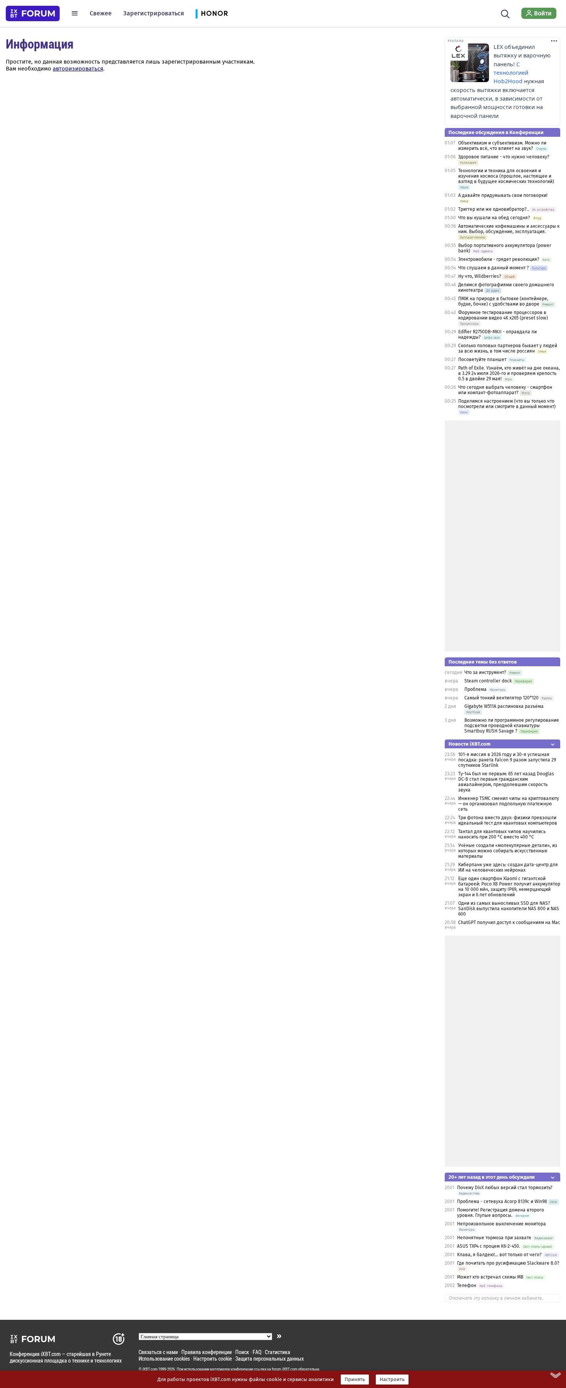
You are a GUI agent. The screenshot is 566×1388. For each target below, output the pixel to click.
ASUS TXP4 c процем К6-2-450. (488, 1246)
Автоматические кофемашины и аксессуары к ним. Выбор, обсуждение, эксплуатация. (508, 228)
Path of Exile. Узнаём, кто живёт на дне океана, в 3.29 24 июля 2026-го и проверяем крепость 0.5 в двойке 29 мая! (509, 373)
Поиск (242, 1352)
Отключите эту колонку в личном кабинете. (496, 1298)
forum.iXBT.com (284, 1369)
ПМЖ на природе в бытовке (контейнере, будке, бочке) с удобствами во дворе (503, 301)
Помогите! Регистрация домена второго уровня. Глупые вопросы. (500, 1212)
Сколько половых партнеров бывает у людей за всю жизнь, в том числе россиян (507, 348)
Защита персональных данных (269, 1358)
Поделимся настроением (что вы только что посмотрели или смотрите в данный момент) (507, 403)
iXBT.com (149, 1369)
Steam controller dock (488, 681)
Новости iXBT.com (470, 744)
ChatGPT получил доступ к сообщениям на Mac (509, 922)
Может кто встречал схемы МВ (490, 1277)
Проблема (475, 689)
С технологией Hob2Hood (511, 72)
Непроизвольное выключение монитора (501, 1224)
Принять (355, 1379)
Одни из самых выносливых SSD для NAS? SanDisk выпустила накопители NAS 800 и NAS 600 (508, 909)
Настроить (392, 1379)
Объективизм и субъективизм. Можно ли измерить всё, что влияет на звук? (502, 145)
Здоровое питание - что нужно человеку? (503, 157)
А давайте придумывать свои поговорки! (503, 195)
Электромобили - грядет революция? (498, 259)
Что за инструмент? (485, 672)
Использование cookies (164, 1358)
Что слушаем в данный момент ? (493, 268)
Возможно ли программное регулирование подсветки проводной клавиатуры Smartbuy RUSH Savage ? (511, 726)
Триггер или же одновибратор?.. (493, 209)
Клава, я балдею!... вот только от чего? (499, 1254)
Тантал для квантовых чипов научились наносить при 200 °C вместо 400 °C (502, 834)
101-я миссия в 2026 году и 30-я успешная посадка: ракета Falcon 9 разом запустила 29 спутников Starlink (507, 760)
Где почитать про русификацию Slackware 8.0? (508, 1263)
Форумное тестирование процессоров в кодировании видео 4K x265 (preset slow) (503, 315)
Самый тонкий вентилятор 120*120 (501, 698)
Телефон (466, 1285)
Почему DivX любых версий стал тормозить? (505, 1187)
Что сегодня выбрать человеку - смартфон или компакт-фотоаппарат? (505, 390)
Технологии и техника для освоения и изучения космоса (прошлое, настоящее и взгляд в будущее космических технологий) (506, 176)
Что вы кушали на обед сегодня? (494, 217)
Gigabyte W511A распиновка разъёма (504, 706)
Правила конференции (206, 1352)
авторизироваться (78, 68)
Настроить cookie (212, 1358)
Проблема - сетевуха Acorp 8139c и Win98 (502, 1201)
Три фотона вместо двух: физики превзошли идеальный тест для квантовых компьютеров (507, 820)
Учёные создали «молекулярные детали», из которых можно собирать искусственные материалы (507, 851)
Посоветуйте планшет (482, 359)
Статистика (277, 1352)
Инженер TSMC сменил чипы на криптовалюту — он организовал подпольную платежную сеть (508, 804)
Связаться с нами (158, 1352)
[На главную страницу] (33, 13)
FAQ (257, 1352)
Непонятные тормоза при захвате (494, 1237)
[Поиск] (505, 13)
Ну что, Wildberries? (479, 276)
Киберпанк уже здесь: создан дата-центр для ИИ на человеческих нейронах (508, 867)
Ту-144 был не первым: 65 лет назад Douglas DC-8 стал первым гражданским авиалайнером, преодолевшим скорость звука (506, 782)
